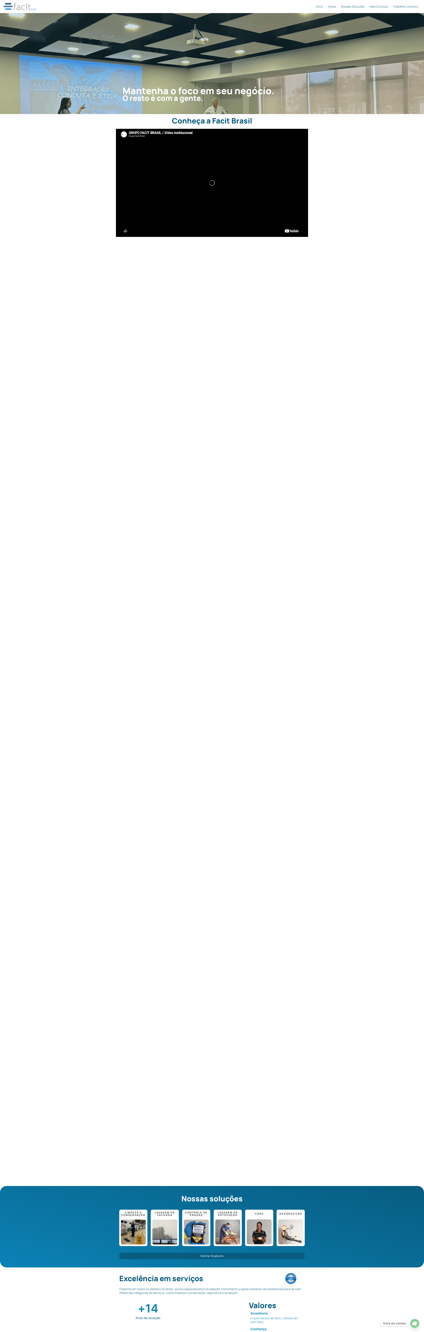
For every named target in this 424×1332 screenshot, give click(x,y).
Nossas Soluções (352, 6)
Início (319, 6)
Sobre (332, 6)
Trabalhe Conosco (405, 6)
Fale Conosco (378, 6)
